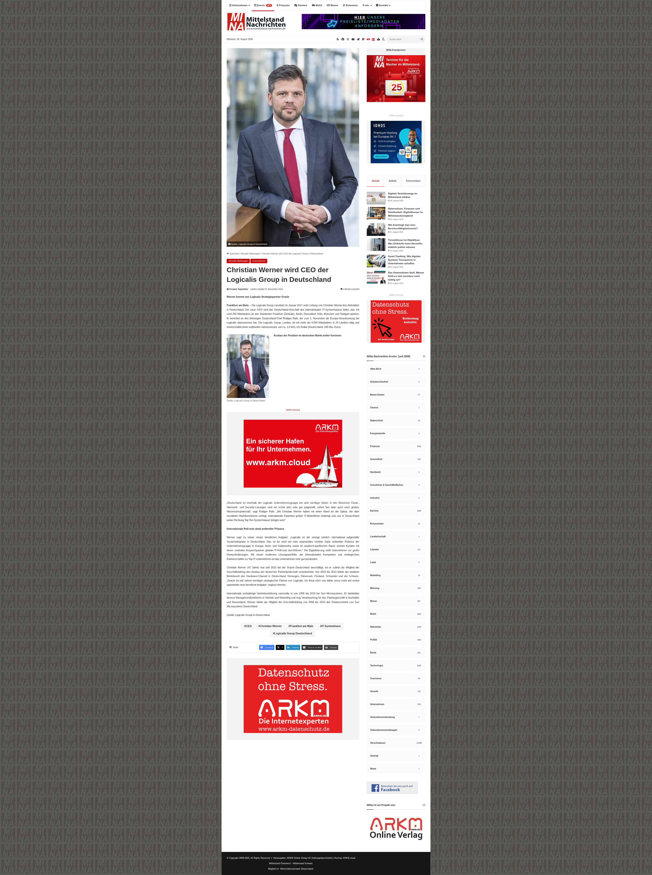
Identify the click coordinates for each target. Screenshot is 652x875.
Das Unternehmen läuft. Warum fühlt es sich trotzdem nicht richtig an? (406, 276)
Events (263, 5)
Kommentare (413, 180)
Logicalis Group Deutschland (293, 633)
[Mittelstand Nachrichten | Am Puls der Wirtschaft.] (256, 23)
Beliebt (392, 180)
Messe (334, 5)
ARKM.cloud (348, 858)
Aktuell (375, 180)
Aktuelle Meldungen (250, 253)
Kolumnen (351, 5)
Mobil (318, 5)
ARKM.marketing (293, 410)
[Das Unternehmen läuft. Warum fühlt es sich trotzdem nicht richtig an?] (376, 277)
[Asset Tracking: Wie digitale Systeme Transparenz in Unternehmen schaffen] (376, 261)
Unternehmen (239, 5)
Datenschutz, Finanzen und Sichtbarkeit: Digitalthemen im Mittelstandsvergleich (405, 212)
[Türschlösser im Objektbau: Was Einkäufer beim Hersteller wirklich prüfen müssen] (376, 244)
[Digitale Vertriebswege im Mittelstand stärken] (376, 198)
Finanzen (284, 5)
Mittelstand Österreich (280, 863)
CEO (249, 626)
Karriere (302, 5)
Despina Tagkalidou (238, 289)
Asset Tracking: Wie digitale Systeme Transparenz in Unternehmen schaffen (404, 260)
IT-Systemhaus (331, 626)
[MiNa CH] (368, 39)
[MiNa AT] (373, 39)
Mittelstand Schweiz (303, 863)
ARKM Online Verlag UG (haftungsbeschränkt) (309, 858)
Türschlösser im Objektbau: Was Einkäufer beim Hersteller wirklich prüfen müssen (405, 243)
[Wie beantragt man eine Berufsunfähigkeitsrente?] (376, 229)
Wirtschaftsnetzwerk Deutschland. (297, 869)
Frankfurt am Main (301, 626)
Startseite (234, 253)
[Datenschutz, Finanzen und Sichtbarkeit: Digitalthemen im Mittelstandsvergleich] (376, 213)
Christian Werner (271, 626)
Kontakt (383, 5)
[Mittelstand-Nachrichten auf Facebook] (392, 793)
